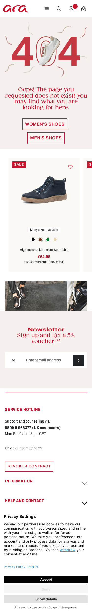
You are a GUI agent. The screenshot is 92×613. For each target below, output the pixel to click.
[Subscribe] (78, 360)
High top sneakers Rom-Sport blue (44, 250)
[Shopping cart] (84, 9)
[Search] (59, 9)
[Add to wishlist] (70, 167)
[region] (46, 215)
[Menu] (47, 9)
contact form (32, 448)
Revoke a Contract (29, 466)
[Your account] (71, 9)
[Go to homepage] (15, 8)
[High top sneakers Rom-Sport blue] (44, 190)
